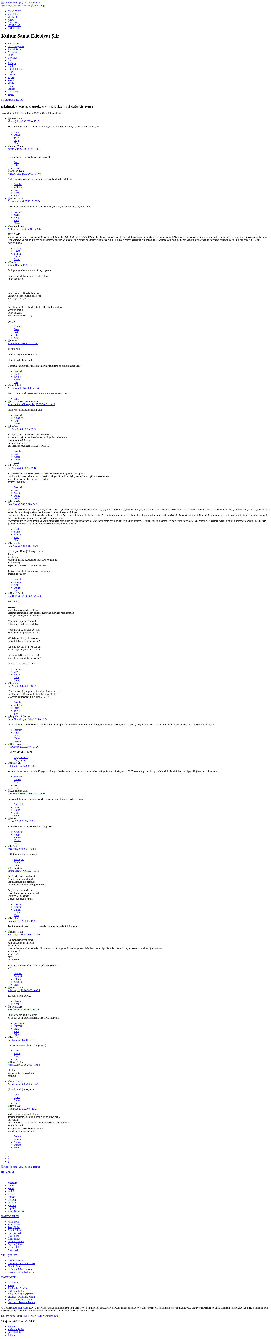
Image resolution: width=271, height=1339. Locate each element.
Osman (11, 821)
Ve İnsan (18, 187)
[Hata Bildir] (7, 1172)
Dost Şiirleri (13, 1235)
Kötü (16, 462)
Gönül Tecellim (15, 1260)
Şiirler (10, 1185)
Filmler (11, 66)
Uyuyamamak (21, 757)
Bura (16, 815)
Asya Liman (14, 1084)
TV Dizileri (13, 91)
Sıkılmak (18, 371)
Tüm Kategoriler (16, 46)
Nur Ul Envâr (14, 596)
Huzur (17, 379)
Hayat (17, 251)
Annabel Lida (14, 173)
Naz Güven (13, 746)
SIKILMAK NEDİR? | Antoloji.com (40, 1316)
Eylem (17, 1097)
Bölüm (17, 837)
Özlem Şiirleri (14, 1247)
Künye (11, 1285)
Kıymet (17, 376)
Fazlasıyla (19, 1023)
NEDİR (11, 19)
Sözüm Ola (13, 265)
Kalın (16, 1031)
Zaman (17, 253)
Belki (16, 537)
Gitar (16, 329)
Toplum (11, 88)
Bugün (17, 909)
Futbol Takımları (16, 69)
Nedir (16, 834)
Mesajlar (12, 1202)
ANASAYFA (14, 11)
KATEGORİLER (10, 1216)
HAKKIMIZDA (9, 1277)
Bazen (17, 259)
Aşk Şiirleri (13, 1221)
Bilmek (17, 979)
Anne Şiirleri (14, 1250)
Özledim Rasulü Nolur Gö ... (22, 1272)
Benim (17, 1053)
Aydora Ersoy (14, 229)
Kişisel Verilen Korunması (21, 1294)
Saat (16, 785)
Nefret (17, 732)
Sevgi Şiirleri (14, 1227)
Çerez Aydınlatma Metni (20, 1299)
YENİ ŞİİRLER (9, 1255)
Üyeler (11, 1194)
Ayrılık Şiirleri (15, 1230)
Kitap (16, 217)
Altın (16, 220)
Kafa (16, 865)
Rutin (16, 132)
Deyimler (12, 57)
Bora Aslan (13, 504)
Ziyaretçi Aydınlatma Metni (21, 1296)
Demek (17, 587)
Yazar (16, 807)
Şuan (16, 137)
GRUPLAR (14, 28)
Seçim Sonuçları (16, 1211)
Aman (17, 423)
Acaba (17, 456)
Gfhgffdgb (13, 766)
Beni (16, 788)
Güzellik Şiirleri (15, 1233)
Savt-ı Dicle (13, 1009)
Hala (16, 398)
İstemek (17, 579)
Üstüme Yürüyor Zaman (20, 1269)
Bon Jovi (12, 921)
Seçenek (18, 212)
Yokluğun (19, 859)
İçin (16, 590)
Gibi (16, 165)
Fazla (16, 1028)
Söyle (16, 671)
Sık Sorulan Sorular (17, 1288)
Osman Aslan (14, 201)
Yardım (11, 1326)
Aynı (16, 1004)
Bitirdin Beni (14, 1266)
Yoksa (17, 223)
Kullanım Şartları (16, 1291)
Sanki (16, 162)
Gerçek (17, 248)
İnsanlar (18, 184)
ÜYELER (13, 22)
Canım (17, 912)
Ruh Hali (18, 804)
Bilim (10, 55)
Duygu (17, 741)
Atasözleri (13, 52)
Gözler (17, 529)
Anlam (17, 779)
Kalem (17, 669)
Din (9, 60)
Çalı (16, 812)
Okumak (18, 976)
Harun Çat (13, 1108)
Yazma (17, 840)
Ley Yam (12, 429)
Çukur (17, 459)
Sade (16, 1147)
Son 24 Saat (13, 43)
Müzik (11, 83)
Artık (16, 420)
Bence (17, 782)
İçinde (17, 1094)
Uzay (16, 168)
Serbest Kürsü (14, 49)
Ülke (16, 677)
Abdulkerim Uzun (17, 793)
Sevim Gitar (13, 870)
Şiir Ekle (12, 1205)
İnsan (16, 190)
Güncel (11, 74)
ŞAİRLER (13, 14)
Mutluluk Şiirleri (16, 1241)
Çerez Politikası (15, 1332)
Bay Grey (12, 1040)
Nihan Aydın (14, 934)
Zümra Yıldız (14, 149)
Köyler (11, 80)
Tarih (10, 86)
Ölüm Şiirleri (14, 1238)
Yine (16, 195)
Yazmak (18, 832)
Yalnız (17, 531)
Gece (16, 192)
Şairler (11, 1188)
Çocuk (17, 256)
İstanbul (18, 326)
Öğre (16, 1034)
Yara (16, 540)
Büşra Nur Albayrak (18, 719)
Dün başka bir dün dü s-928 (21, 1263)
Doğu (16, 140)
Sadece (17, 1136)
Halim (17, 810)
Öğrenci (18, 1025)
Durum (17, 1144)
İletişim (11, 1335)
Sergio (19, 113)
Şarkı (16, 332)
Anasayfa (12, 1182)
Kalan (17, 674)
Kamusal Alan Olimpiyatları (21, 404)
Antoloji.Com (21, 1307)
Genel (10, 71)
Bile (16, 382)
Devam (17, 134)
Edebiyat (12, 63)
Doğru (17, 495)
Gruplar (11, 1197)
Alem (16, 680)
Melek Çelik (14, 121)
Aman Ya (18, 418)
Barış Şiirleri (14, 1224)
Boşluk (17, 904)
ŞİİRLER (12, 17)
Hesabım (12, 1199)
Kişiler (11, 77)
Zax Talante (13, 388)
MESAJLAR (14, 25)
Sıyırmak (18, 862)
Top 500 (12, 1208)
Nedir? (11, 1191)
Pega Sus (12, 848)
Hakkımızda (14, 1282)
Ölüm (16, 498)
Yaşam (11, 94)
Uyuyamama (20, 760)
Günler (17, 374)
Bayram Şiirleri (15, 1244)
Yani (16, 143)
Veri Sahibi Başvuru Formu (21, 1302)
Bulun (17, 1100)
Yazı (16, 337)
